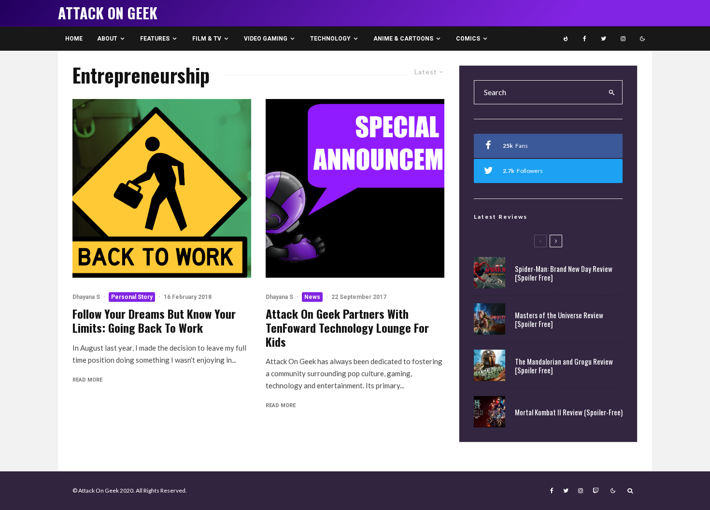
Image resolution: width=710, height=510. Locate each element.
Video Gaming (265, 38)
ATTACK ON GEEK (107, 13)
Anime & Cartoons (403, 38)
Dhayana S (86, 297)
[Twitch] (595, 491)
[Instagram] (623, 39)
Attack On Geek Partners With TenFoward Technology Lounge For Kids (347, 327)
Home (74, 38)
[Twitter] (603, 39)
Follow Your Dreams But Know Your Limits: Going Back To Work (154, 321)
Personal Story (132, 297)
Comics (468, 38)
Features (155, 38)
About (107, 38)
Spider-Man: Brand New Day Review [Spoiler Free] (563, 273)
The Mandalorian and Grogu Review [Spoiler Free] (564, 365)
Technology (330, 38)
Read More (87, 380)
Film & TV (206, 38)
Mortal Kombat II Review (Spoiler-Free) (569, 412)
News (312, 297)
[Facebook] (585, 39)
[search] (612, 92)
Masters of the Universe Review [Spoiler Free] (559, 319)
